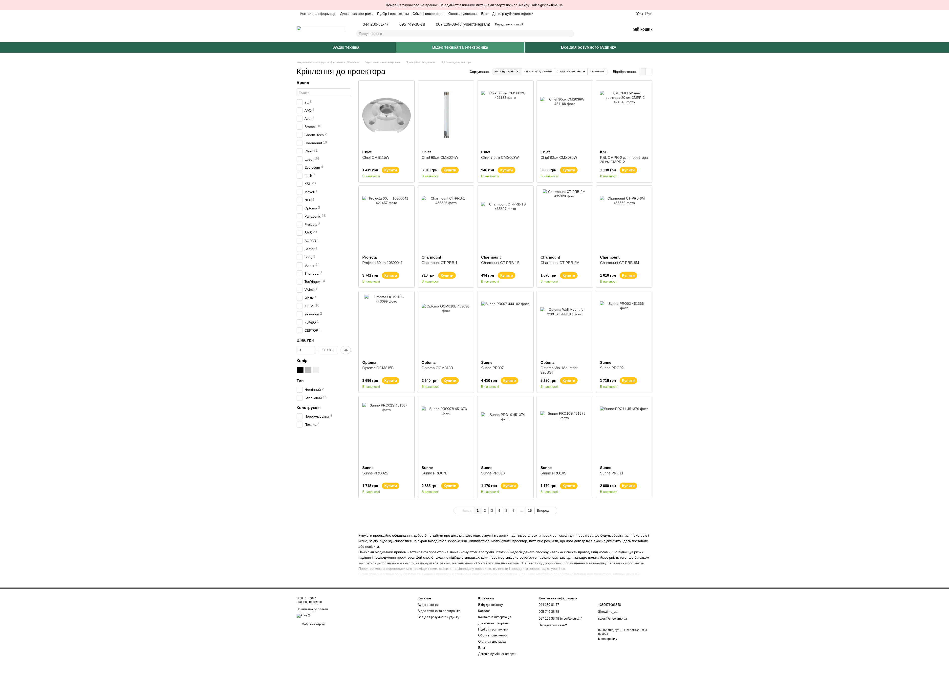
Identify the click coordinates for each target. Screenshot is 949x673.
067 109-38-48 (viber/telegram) (463, 24)
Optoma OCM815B (378, 368)
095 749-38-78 (412, 24)
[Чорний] (300, 370)
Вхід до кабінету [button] (490, 605)
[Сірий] (308, 370)
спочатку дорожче (538, 71)
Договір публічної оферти (512, 14)
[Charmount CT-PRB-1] (446, 220)
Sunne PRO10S (553, 473)
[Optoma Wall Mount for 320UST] (564, 325)
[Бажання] (614, 30)
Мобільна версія (313, 624)
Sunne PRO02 (612, 368)
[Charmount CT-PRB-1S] (505, 220)
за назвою (597, 71)
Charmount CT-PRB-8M (619, 263)
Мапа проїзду (607, 639)
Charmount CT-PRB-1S (500, 263)
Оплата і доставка (462, 14)
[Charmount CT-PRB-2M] (564, 220)
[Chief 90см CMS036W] (564, 115)
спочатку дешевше (571, 71)
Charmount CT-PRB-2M (560, 263)
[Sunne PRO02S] (386, 431)
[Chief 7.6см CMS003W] (505, 115)
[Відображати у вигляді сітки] (642, 71)
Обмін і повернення (428, 14)
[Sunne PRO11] (624, 431)
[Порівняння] (601, 30)
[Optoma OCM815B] (386, 325)
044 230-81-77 (375, 24)
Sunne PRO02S (375, 473)
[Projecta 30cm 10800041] (386, 220)
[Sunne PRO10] (505, 431)
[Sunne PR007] (505, 325)
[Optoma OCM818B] (446, 325)
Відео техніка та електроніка (460, 47)
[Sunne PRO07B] (446, 431)
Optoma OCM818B (437, 368)
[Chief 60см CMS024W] (446, 115)
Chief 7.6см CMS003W (500, 157)
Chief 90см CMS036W (558, 157)
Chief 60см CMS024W (440, 157)
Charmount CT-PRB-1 (439, 263)
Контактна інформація (318, 14)
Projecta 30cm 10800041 (382, 263)
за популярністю (507, 71)
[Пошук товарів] (570, 34)
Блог (485, 14)
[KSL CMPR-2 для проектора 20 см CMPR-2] (624, 115)
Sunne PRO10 (493, 473)
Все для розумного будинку (588, 47)
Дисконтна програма (356, 14)
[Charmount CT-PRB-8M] (624, 220)
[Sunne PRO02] (624, 325)
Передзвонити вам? (509, 24)
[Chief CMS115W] (386, 115)
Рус (648, 13)
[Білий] (316, 370)
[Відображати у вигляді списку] (649, 71)
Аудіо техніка (346, 47)
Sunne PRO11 (611, 473)
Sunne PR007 (492, 368)
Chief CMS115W (375, 157)
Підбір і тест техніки (393, 14)
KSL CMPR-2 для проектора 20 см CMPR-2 (624, 159)
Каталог (484, 611)
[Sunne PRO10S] (564, 431)
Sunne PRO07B (435, 473)
